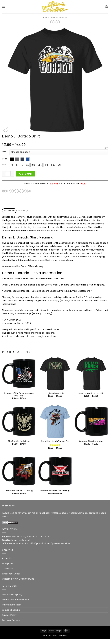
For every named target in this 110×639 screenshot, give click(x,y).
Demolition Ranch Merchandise (27, 230)
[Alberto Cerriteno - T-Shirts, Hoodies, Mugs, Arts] (55, 7)
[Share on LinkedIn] (28, 191)
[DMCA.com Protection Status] (10, 522)
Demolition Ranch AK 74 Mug (19, 491)
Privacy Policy (9, 615)
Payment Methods (11, 604)
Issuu (91, 512)
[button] (3, 6)
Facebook (44, 512)
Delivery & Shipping (12, 594)
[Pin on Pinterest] (24, 191)
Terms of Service (11, 620)
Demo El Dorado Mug (32, 266)
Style (4, 152)
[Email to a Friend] (19, 191)
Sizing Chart (8, 563)
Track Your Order (11, 573)
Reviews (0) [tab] (23, 210)
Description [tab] (9, 210)
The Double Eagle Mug (19, 441)
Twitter (54, 512)
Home (46, 18)
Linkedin (83, 512)
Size (4, 165)
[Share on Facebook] (9, 191)
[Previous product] (58, 22)
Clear (105, 148)
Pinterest (73, 512)
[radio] (12, 159)
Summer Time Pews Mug (91, 441)
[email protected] (20, 540)
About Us (7, 558)
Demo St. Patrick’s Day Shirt (91, 393)
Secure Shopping (11, 609)
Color (4, 159)
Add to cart (26, 173)
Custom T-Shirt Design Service (18, 578)
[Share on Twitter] (14, 191)
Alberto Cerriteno (58, 635)
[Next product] (52, 22)
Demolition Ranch (59, 18)
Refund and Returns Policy (15, 599)
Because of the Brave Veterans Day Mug (19, 394)
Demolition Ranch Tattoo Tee (55, 441)
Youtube (63, 512)
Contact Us (8, 568)
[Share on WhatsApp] (4, 191)
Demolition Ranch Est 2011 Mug (55, 491)
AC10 (83, 183)
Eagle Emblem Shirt (55, 393)
